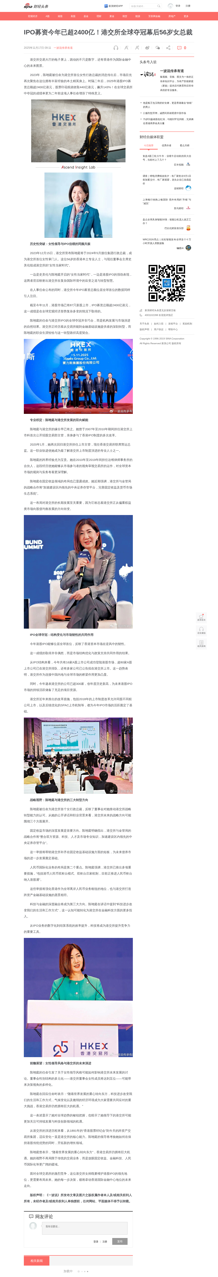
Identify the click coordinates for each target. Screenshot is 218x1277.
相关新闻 (36, 1261)
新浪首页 (201, 620)
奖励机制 (187, 323)
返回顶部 (201, 659)
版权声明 (144, 329)
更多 (186, 16)
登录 (96, 1241)
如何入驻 (159, 323)
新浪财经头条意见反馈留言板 (160, 310)
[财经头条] (36, 6)
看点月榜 (184, 145)
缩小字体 (126, 47)
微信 (157, 47)
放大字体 (136, 47)
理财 (99, 16)
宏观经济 (32, 16)
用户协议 (159, 329)
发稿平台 (173, 323)
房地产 (172, 16)
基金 (86, 16)
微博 (147, 47)
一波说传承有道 (63, 47)
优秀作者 (166, 145)
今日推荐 (148, 145)
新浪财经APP (116, 6)
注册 (188, 6)
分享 (167, 47)
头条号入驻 (148, 62)
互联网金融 (154, 16)
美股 (73, 16)
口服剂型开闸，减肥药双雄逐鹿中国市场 (164, 113)
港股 (60, 16)
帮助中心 (173, 329)
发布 (120, 1241)
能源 (137, 16)
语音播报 (115, 47)
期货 (124, 16)
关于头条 (144, 323)
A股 (48, 16)
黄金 (112, 16)
